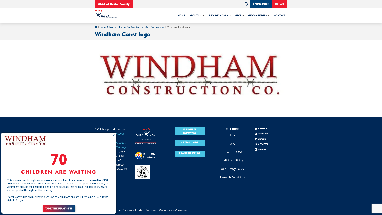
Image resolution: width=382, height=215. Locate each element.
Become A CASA (218, 15)
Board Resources (189, 153)
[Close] (114, 135)
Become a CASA (232, 152)
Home (181, 15)
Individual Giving (232, 160)
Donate (279, 4)
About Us (195, 15)
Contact (279, 15)
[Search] (246, 4)
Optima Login (261, 4)
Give (238, 15)
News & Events (257, 15)
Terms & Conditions (232, 177)
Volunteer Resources (189, 131)
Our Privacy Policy (232, 169)
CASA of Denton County (114, 4)
